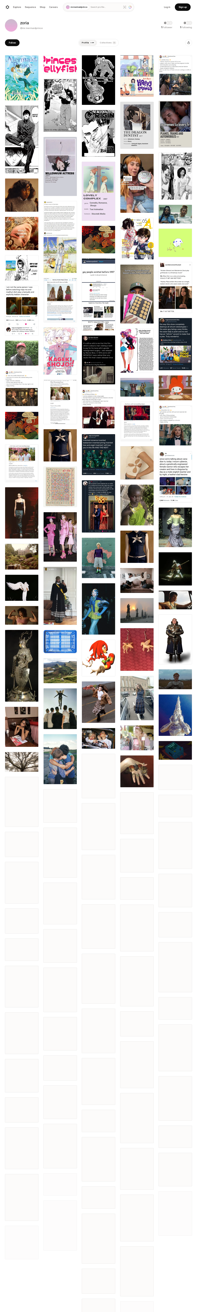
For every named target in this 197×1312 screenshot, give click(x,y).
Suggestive (60, 874)
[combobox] (106, 7)
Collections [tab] (107, 42)
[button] (11, 25)
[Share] (188, 42)
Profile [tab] (88, 42)
